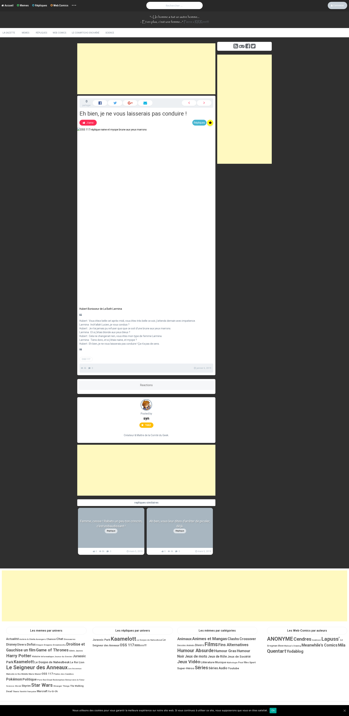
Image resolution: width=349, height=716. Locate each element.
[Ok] (344, 710)
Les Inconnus (74, 668)
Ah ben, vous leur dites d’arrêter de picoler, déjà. (179, 523)
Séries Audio (217, 668)
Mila (341, 645)
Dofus (31, 644)
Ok (273, 710)
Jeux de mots (196, 656)
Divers (21, 644)
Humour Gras (225, 651)
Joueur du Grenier (63, 656)
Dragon (39, 645)
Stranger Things (61, 686)
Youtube (233, 668)
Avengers (41, 639)
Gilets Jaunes (76, 650)
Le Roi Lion (77, 662)
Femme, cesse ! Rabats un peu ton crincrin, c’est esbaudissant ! (111, 523)
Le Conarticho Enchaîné (85, 32)
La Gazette (9, 32)
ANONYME (280, 639)
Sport (252, 662)
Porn (39, 680)
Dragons (48, 645)
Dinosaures (69, 639)
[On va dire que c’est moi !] (189, 103)
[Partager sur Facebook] (100, 103)
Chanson (51, 639)
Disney (11, 644)
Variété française (28, 691)
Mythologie (232, 662)
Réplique (111, 531)
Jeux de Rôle (217, 656)
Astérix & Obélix (27, 639)
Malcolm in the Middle (17, 674)
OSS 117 (86, 359)
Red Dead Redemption (54, 680)
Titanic (16, 691)
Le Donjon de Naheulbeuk (52, 662)
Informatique (47, 656)
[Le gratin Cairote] (204, 103)
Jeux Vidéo (188, 661)
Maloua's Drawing (292, 646)
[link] (88, 123)
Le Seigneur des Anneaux (37, 667)
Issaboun (316, 640)
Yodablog (295, 651)
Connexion (338, 5)
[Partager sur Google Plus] (130, 103)
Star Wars (42, 685)
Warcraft (42, 691)
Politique (30, 679)
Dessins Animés (185, 645)
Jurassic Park (101, 639)
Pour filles (243, 662)
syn (146, 418)
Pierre (188, 21)
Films (211, 644)
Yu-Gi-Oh (53, 691)
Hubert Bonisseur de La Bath (95, 308)
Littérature (207, 662)
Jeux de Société (239, 656)
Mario (31, 674)
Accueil (9, 5)
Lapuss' (330, 639)
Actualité (12, 639)
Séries (201, 667)
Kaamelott (24, 661)
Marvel (38, 674)
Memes (24, 5)
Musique (220, 662)
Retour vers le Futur (74, 680)
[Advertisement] (146, 68)
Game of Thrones (52, 650)
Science (109, 32)
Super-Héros (185, 668)
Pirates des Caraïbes (63, 674)
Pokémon (14, 679)
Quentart (276, 651)
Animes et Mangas (209, 638)
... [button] (74, 4)
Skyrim (26, 685)
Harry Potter (18, 655)
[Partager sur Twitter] (115, 103)
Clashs (233, 639)
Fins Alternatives (233, 644)
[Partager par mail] (145, 103)
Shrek (18, 686)
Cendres (302, 639)
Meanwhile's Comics (320, 645)
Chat (59, 639)
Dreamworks (59, 645)
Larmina (117, 308)
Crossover (248, 639)
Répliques (41, 5)
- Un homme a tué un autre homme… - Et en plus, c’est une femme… (169, 19)
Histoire (36, 656)
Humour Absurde (195, 650)
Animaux (184, 639)
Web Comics (60, 5)
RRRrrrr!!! (202, 21)
